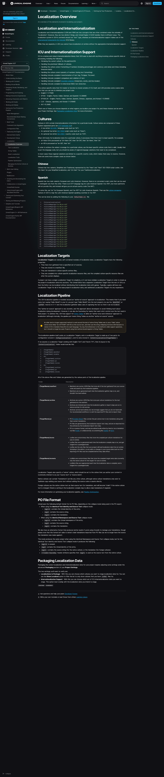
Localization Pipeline (137, 51)
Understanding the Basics (14, 78)
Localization (11, 141)
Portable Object (78, 419)
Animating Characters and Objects (17, 99)
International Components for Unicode (51, 40)
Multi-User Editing (12, 169)
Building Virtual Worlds (13, 84)
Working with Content (13, 81)
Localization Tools (14, 157)
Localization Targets (137, 48)
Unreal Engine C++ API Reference (16, 212)
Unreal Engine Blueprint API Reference (14, 208)
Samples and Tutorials (13, 204)
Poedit (77, 430)
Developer (44, 11)
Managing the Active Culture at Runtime (18, 165)
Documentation (54, 11)
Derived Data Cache (13, 135)
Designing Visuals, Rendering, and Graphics (16, 88)
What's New (9, 75)
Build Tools (10, 122)
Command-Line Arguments (15, 125)
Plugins (9, 172)
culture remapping (115, 190)
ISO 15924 (61, 131)
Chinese (134, 42)
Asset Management (13, 113)
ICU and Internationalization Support (142, 36)
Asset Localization (14, 154)
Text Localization (13, 147)
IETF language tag (64, 126)
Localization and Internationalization (142, 33)
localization (49, 585)
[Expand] (4, 75)
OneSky (105, 430)
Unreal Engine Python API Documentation (14, 217)
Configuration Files (13, 128)
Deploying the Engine (14, 131)
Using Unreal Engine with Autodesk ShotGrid (15, 191)
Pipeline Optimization (15, 160)
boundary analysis (67, 81)
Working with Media (12, 105)
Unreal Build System (13, 187)
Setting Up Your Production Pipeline (14, 109)
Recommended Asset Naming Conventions (16, 118)
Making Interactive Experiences (16, 96)
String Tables (12, 151)
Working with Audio (12, 102)
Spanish (134, 45)
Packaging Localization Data (67, 111)
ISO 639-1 (54, 128)
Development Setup (13, 138)
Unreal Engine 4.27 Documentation (13, 72)
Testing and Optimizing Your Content (15, 196)
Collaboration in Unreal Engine (16, 184)
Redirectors (10, 175)
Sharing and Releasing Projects (16, 201)
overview (41, 585)
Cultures (133, 39)
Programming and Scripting (14, 93)
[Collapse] (4, 108)
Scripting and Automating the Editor (16, 180)
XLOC (112, 430)
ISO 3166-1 (61, 134)
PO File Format (135, 53)
